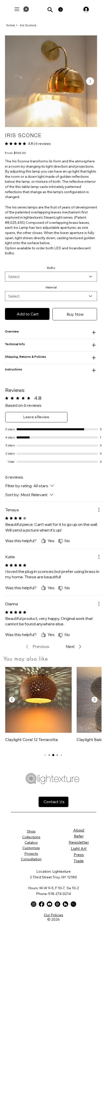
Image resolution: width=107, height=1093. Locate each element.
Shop (31, 831)
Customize (31, 848)
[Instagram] (33, 904)
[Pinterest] (57, 904)
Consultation (31, 859)
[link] (28, 143)
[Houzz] (65, 904)
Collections (31, 837)
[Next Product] (95, 700)
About (78, 830)
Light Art (79, 848)
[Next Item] (90, 81)
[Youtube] (49, 904)
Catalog (31, 842)
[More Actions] (99, 510)
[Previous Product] (12, 700)
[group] (53, 707)
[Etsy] (73, 904)
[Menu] (17, 9)
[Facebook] (41, 904)
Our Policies (53, 915)
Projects (31, 853)
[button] (60, 9)
